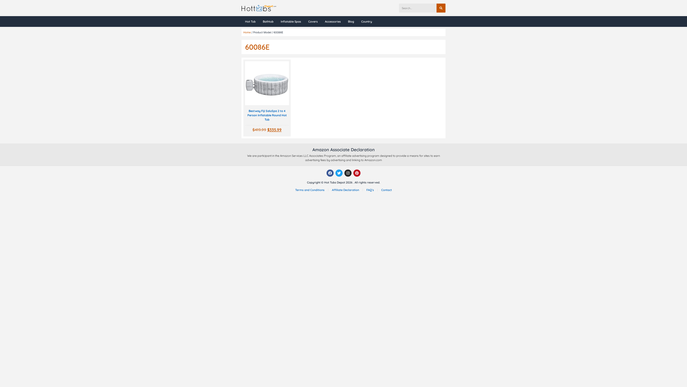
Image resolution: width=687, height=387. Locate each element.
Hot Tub (250, 21)
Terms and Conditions (310, 190)
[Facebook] (330, 173)
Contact (386, 190)
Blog (351, 21)
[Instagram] (348, 173)
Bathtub (268, 21)
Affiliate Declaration (345, 190)
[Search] (441, 8)
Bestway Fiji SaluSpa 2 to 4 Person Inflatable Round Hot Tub (267, 115)
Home (247, 32)
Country (366, 21)
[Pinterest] (356, 173)
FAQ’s (370, 190)
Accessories (333, 21)
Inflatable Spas (291, 21)
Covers (313, 21)
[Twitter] (339, 173)
